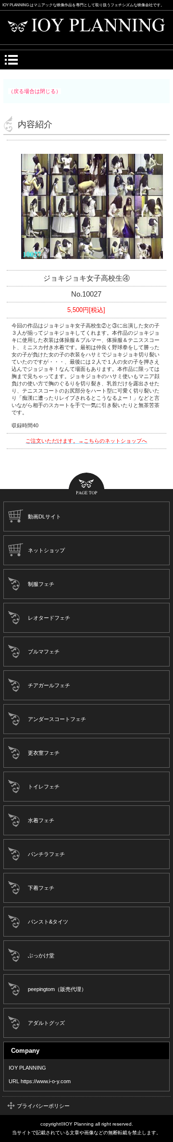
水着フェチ (41, 820)
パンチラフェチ (46, 854)
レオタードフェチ (49, 618)
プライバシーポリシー (43, 1106)
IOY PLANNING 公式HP (87, 27)
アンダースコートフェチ (57, 719)
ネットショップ (46, 550)
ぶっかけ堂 (41, 955)
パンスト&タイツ (48, 921)
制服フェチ (41, 584)
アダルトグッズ (46, 1023)
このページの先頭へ (86, 485)
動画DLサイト (44, 516)
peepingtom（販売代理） (57, 989)
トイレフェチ (44, 786)
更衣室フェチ (44, 753)
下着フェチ (41, 888)
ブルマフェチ (44, 651)
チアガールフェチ (49, 685)
